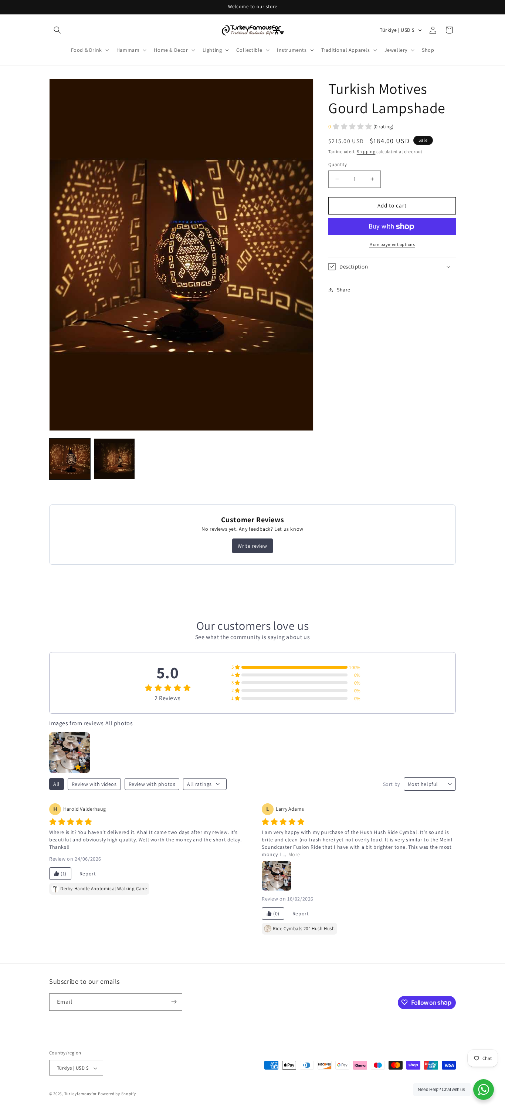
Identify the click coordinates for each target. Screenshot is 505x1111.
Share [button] (343, 289)
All (56, 784)
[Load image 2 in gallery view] (114, 458)
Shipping (366, 151)
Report (87, 873)
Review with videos (94, 784)
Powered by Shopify (117, 1094)
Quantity (337, 164)
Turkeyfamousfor (80, 1094)
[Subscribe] (174, 1001)
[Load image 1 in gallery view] (69, 458)
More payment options (392, 244)
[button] (57, 30)
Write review (252, 546)
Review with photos (152, 784)
